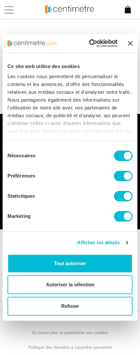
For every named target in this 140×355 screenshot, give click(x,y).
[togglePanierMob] (130, 15)
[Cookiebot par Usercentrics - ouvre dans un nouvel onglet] (90, 43)
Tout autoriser (70, 263)
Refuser (70, 306)
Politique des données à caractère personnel (70, 347)
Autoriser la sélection (70, 284)
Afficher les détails (98, 242)
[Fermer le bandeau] (130, 43)
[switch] (123, 176)
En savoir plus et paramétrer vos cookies (70, 332)
